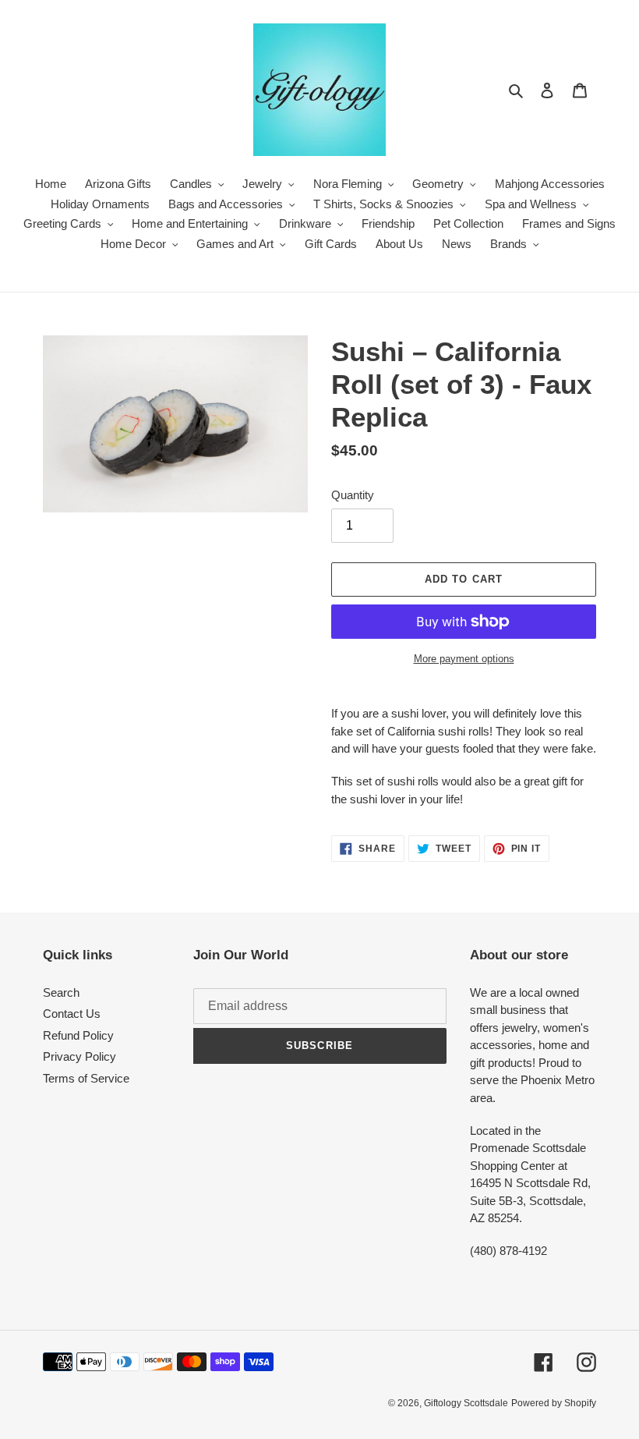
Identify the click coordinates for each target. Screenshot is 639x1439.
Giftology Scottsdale (466, 1403)
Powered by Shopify (553, 1403)
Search (61, 992)
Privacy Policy (79, 1056)
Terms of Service (86, 1078)
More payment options (464, 659)
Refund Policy (78, 1035)
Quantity (352, 495)
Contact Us (72, 1013)
